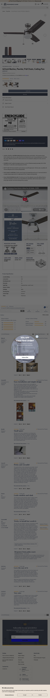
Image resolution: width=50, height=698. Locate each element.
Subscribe (25, 357)
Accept (24, 695)
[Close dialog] (37, 336)
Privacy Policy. (12, 691)
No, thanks (25, 361)
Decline (40, 695)
